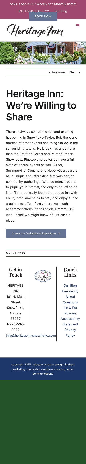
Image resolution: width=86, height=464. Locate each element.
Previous (59, 72)
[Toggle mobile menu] (78, 26)
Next (73, 72)
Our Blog (70, 285)
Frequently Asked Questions (70, 296)
